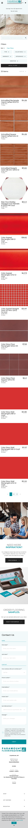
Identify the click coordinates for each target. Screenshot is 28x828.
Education (6, 806)
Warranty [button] (6, 56)
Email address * (5, 687)
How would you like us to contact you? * (12, 668)
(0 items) (25, 2)
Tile (17, 16)
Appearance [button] (19, 56)
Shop (4, 793)
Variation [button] (13, 61)
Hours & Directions (14, 762)
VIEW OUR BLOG (12, 560)
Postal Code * (5, 696)
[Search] (25, 38)
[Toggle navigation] (2, 3)
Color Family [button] (19, 51)
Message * (4, 714)
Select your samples (12, 621)
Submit (14, 741)
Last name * (5, 654)
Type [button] (5, 51)
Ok (14, 822)
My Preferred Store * (7, 706)
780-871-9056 (14, 11)
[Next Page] (20, 494)
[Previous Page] (7, 494)
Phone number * (6, 677)
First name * (5, 644)
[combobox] (12, 38)
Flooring (11, 16)
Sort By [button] (21, 71)
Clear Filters (10, 48)
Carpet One (4, 16)
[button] (4, 48)
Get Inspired (7, 800)
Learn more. (19, 820)
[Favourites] (22, 2)
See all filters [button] (12, 65)
